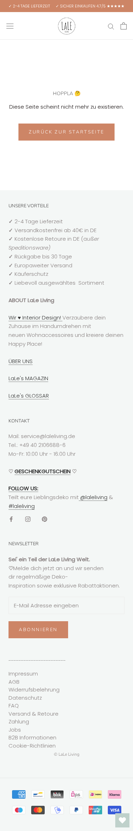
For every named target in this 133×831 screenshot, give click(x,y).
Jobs (15, 729)
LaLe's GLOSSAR (29, 395)
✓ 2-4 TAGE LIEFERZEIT (29, 6)
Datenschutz (25, 697)
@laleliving (93, 497)
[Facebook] (11, 519)
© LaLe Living (66, 754)
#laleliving (22, 506)
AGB (14, 681)
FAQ (14, 705)
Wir (13, 317)
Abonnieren (38, 630)
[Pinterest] (44, 519)
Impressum (23, 673)
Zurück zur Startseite (66, 132)
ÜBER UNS (21, 361)
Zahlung (19, 721)
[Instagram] (28, 519)
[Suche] (111, 26)
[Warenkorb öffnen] (124, 25)
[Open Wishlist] (122, 820)
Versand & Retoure (34, 713)
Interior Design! (41, 317)
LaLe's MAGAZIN (28, 378)
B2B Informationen (32, 737)
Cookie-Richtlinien (32, 745)
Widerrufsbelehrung (34, 689)
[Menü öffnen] (9, 26)
